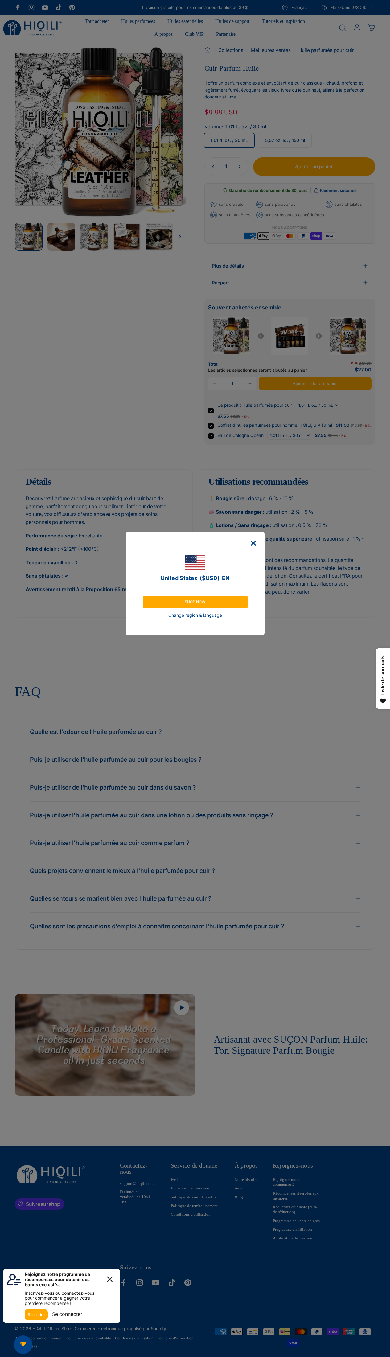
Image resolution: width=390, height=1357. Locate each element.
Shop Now (195, 602)
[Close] (253, 543)
